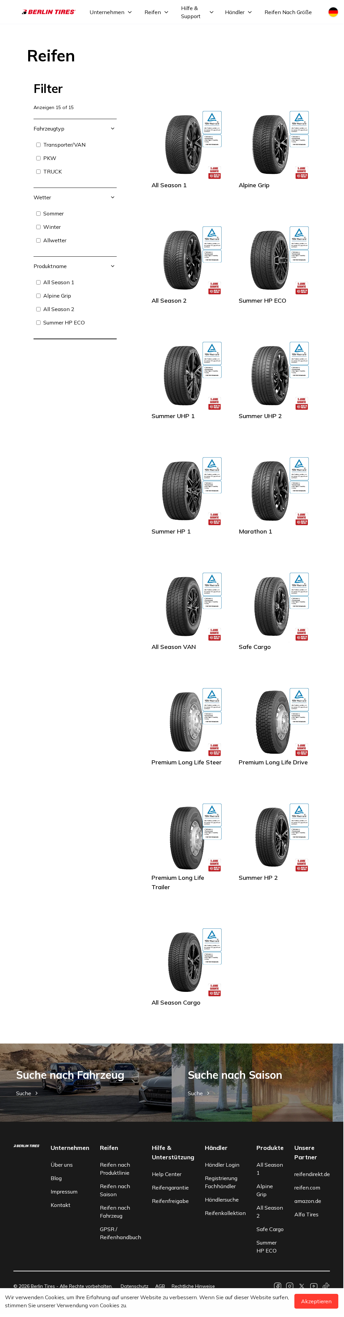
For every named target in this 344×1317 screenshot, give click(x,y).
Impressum (64, 1191)
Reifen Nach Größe (288, 12)
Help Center (166, 1174)
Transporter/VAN (64, 144)
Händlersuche (222, 1199)
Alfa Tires (306, 1214)
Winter (52, 226)
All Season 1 (58, 282)
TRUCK (52, 171)
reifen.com (307, 1187)
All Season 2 (58, 309)
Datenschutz (135, 1286)
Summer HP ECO (64, 322)
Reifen (153, 12)
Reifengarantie (170, 1187)
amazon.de (307, 1201)
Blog (56, 1178)
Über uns (62, 1164)
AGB (160, 1286)
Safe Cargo (270, 1229)
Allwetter (54, 240)
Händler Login (222, 1164)
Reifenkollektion (225, 1213)
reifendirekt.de (312, 1174)
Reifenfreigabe (170, 1201)
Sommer (53, 213)
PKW (49, 158)
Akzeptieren (316, 1301)
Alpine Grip (57, 295)
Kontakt (60, 1205)
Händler (234, 12)
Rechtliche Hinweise (193, 1286)
